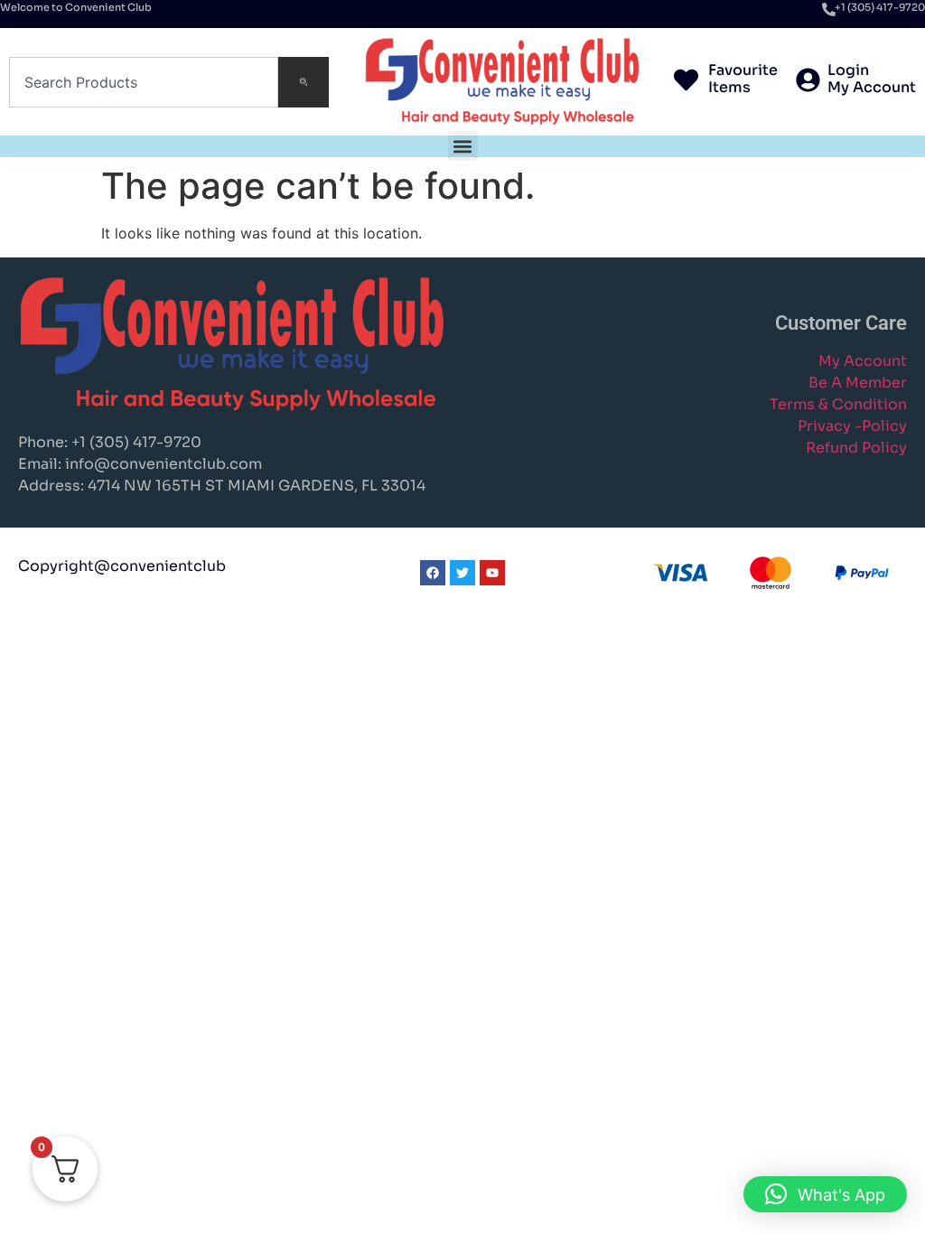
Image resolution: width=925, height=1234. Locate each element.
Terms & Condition (838, 404)
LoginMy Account (871, 79)
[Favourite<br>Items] (686, 82)
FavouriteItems (743, 79)
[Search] (303, 82)
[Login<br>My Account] (808, 82)
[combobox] (143, 82)
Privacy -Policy (852, 425)
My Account (862, 360)
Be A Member (857, 382)
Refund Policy (856, 447)
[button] (463, 146)
